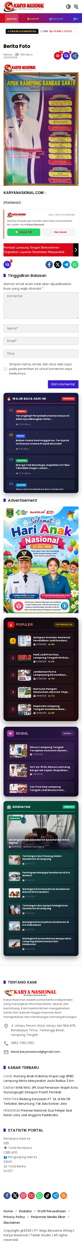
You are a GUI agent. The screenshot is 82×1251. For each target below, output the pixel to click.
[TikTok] (47, 1195)
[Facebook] (49, 264)
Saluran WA (23, 232)
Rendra (7, 54)
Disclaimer (11, 1222)
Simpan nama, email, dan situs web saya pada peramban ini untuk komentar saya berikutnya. (40, 369)
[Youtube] (31, 1195)
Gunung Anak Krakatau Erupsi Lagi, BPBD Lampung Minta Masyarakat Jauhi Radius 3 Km (38, 1078)
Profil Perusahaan (52, 1211)
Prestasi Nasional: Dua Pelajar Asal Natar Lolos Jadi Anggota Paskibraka (37, 1112)
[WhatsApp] (75, 264)
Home (8, 1211)
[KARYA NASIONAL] (23, 6)
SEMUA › (67, 733)
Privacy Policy (14, 1217)
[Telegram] (66, 264)
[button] (68, 6)
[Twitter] (57, 264)
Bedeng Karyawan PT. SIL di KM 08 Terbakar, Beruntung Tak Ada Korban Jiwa (36, 1101)
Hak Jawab (58, 232)
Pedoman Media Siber (48, 1217)
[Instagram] (23, 1195)
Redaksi (25, 1211)
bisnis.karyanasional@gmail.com (35, 1052)
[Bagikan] (75, 56)
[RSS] (63, 1195)
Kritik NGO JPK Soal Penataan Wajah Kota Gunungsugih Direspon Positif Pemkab (40, 1089)
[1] (66, 56)
